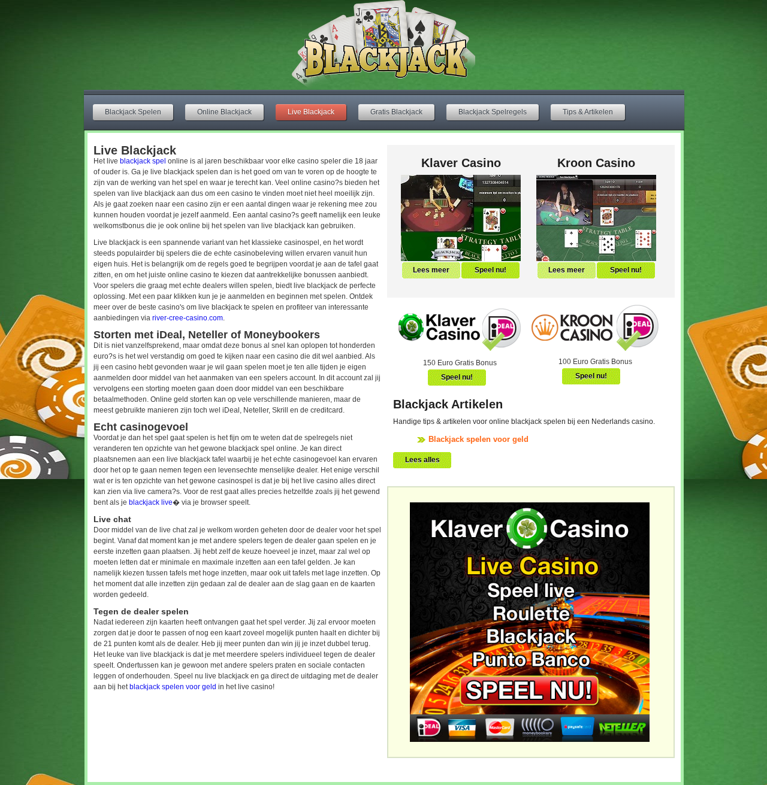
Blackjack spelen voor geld (478, 439)
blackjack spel (143, 161)
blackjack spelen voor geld (172, 687)
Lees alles (422, 460)
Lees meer (431, 270)
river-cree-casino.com (187, 318)
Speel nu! (490, 270)
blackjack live (151, 502)
